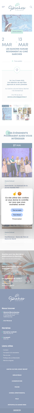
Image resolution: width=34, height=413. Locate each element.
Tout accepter (17, 210)
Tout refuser (17, 215)
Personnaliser (17, 219)
